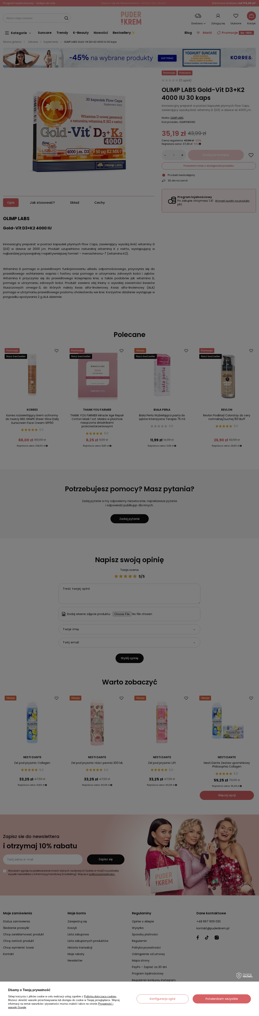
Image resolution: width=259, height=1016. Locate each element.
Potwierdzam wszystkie (222, 999)
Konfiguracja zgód (162, 999)
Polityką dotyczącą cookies (100, 996)
